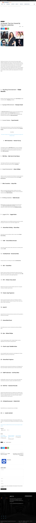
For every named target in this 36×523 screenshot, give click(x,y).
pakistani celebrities (8, 442)
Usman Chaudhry (18, 435)
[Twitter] (33, 0)
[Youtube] (34, 0)
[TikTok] (32, 0)
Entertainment (5, 6)
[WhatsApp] (8, 29)
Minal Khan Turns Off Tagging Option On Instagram (5, 454)
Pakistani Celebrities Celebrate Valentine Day (11, 436)
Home (1, 6)
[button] (34, 4)
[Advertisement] (12, 14)
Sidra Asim (3, 26)
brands (4, 442)
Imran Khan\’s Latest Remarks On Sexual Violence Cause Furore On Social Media (18, 454)
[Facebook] (29, 0)
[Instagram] (30, 0)
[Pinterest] (6, 29)
